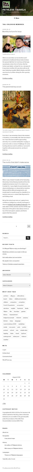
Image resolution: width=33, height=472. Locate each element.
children (5, 302)
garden (23, 311)
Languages (6, 452)
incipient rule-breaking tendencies (18, 204)
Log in (4, 350)
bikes (10, 299)
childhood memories (20, 299)
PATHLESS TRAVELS (14, 10)
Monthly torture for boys (11, 32)
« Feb (4, 403)
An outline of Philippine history (13, 445)
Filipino (5, 311)
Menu (17, 18)
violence (23, 336)
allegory (12, 296)
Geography (6, 436)
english (13, 308)
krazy (11, 321)
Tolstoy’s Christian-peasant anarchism (13, 264)
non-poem (12, 327)
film (11, 311)
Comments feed (7, 356)
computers (13, 302)
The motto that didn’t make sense (15, 162)
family (26, 308)
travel (17, 333)
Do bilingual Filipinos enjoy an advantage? (14, 248)
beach (5, 299)
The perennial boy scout (11, 87)
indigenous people (8, 318)
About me (5, 432)
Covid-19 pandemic (9, 305)
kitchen (5, 321)
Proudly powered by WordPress (11, 468)
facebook (20, 308)
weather (5, 339)
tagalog (5, 333)
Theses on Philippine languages (14, 455)
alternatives (20, 296)
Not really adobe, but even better (12, 257)
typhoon (23, 333)
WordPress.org (7, 360)
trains (11, 333)
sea (17, 330)
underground (7, 336)
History (5, 442)
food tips (16, 311)
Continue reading (7, 78)
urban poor (16, 336)
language (18, 321)
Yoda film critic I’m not (9, 459)
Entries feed (6, 353)
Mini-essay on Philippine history (14, 448)
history (5, 314)
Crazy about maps (10, 438)
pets (18, 327)
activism (5, 296)
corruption (22, 302)
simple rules (23, 330)
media (5, 327)
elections (6, 308)
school (12, 330)
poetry (24, 327)
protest (5, 330)
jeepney (25, 318)
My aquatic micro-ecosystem (11, 261)
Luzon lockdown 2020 (9, 324)
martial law (21, 324)
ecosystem (20, 305)
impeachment (14, 314)
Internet (18, 318)
